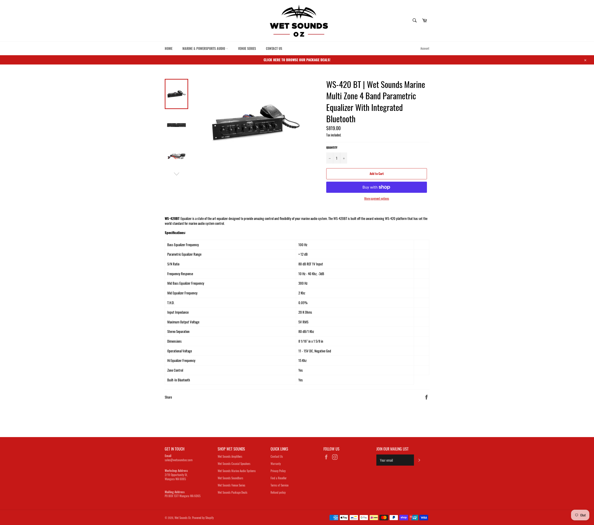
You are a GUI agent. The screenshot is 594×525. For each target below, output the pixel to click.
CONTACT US (274, 48)
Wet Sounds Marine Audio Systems (237, 470)
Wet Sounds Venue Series (231, 485)
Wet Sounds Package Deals (232, 492)
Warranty (276, 463)
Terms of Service (279, 485)
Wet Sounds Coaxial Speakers (234, 463)
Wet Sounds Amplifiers (230, 456)
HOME (168, 48)
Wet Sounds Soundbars (230, 478)
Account (424, 48)
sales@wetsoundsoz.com (179, 459)
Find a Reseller (279, 478)
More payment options (376, 198)
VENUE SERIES (247, 48)
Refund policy (278, 492)
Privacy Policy (278, 470)
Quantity (331, 147)
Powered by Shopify (203, 517)
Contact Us (277, 456)
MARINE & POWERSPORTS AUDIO (204, 48)
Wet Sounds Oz (182, 517)
